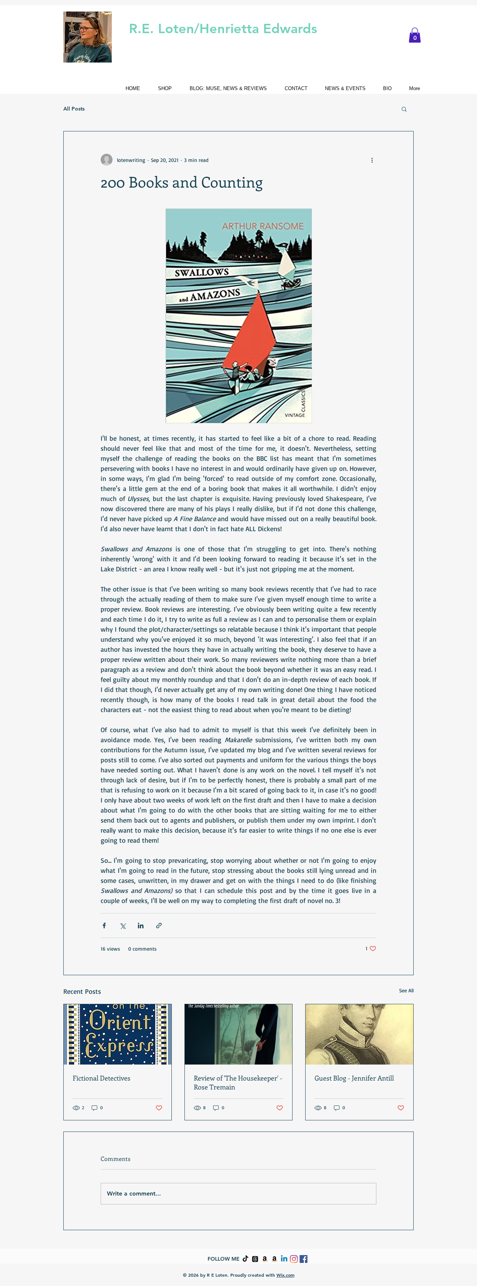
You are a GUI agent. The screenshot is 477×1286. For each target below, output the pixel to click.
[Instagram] (294, 1259)
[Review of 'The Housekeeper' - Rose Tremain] (239, 1034)
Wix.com (285, 1275)
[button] (414, 35)
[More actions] (371, 159)
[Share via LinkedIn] (140, 925)
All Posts (74, 108)
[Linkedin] (284, 1259)
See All (406, 990)
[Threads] (255, 1259)
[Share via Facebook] (104, 925)
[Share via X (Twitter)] (122, 925)
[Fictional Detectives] (117, 1034)
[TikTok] (245, 1259)
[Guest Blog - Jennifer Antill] (359, 1034)
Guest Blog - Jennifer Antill (354, 1077)
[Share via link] (158, 925)
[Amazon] (265, 1259)
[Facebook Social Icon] (303, 1259)
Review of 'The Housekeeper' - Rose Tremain (238, 1082)
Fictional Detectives (101, 1077)
